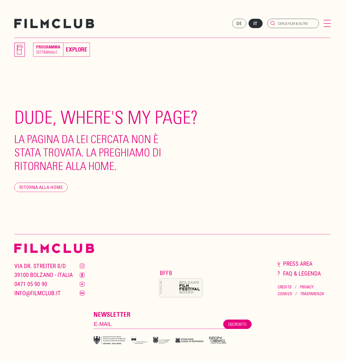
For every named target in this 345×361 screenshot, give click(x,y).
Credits (284, 286)
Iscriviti (237, 324)
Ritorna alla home (41, 187)
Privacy (306, 286)
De (239, 23)
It (255, 23)
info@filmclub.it (37, 293)
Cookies (284, 293)
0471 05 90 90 (30, 283)
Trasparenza (312, 293)
